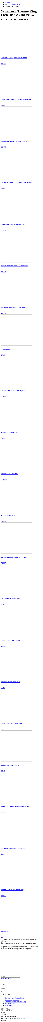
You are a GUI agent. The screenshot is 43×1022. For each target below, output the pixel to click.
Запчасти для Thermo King (14, 998)
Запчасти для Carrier (12, 1000)
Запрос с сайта (10, 1003)
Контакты (8, 1005)
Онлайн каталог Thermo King (15, 1002)
